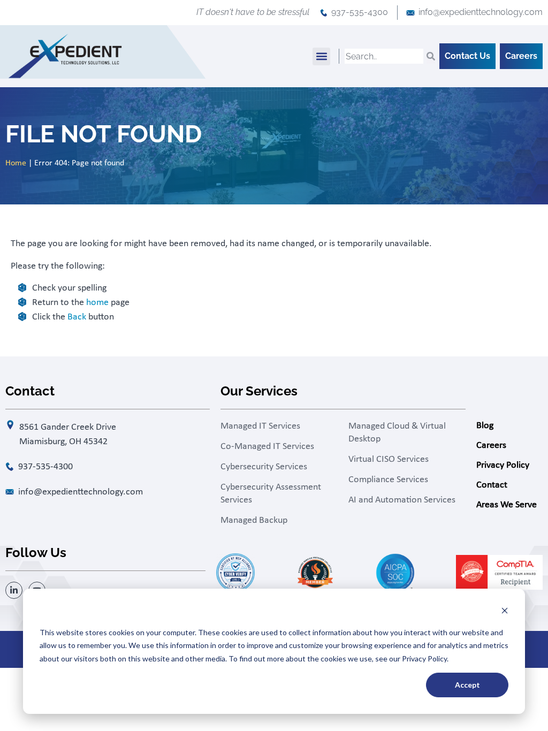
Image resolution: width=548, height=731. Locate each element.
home (97, 303)
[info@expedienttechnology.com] (410, 13)
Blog (484, 426)
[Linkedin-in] (13, 590)
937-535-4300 (359, 12)
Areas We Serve (506, 505)
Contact (491, 485)
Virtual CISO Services (388, 459)
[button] (321, 56)
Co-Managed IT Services (267, 446)
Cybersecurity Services (263, 467)
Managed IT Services (260, 426)
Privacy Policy (502, 465)
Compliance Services (388, 480)
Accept (467, 684)
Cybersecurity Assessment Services (270, 493)
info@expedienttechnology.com (480, 12)
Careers (491, 445)
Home (15, 163)
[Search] (431, 56)
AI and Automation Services (401, 500)
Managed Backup (253, 520)
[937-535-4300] (324, 13)
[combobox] (384, 56)
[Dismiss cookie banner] (504, 612)
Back (76, 317)
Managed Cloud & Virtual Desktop (397, 432)
